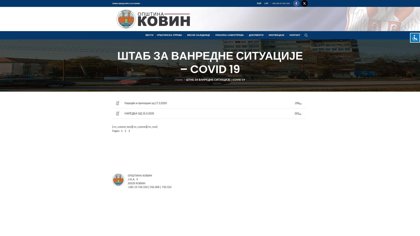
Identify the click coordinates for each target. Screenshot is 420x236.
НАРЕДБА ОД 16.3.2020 (139, 113)
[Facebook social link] (296, 3)
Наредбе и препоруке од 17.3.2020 (146, 103)
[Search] (306, 35)
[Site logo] (151, 18)
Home (178, 79)
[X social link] (304, 3)
